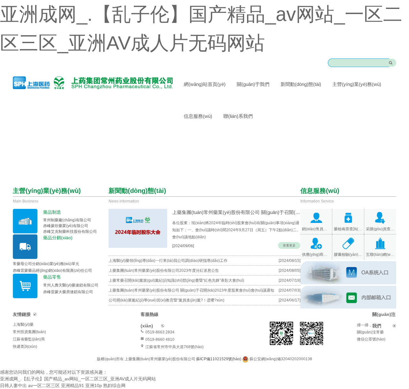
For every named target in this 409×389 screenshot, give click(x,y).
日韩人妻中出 (13, 385)
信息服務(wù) (198, 116)
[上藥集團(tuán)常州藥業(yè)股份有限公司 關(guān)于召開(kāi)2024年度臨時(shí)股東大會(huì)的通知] (138, 228)
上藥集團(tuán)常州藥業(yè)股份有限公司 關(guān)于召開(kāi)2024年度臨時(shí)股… (236, 212)
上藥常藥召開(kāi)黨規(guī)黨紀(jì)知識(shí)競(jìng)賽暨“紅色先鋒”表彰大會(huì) (176, 280)
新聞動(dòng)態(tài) (301, 84)
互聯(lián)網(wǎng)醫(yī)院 (380, 254)
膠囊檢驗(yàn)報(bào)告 (348, 254)
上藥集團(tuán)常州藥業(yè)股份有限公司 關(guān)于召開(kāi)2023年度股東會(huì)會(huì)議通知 (191, 290)
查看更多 (289, 245)
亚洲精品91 (72, 385)
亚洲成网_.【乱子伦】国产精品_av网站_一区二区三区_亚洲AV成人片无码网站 (78, 378)
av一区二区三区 (44, 385)
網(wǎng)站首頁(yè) (205, 84)
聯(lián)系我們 (238, 116)
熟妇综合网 (114, 385)
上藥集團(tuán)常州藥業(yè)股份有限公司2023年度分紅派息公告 (164, 270)
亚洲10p (93, 385)
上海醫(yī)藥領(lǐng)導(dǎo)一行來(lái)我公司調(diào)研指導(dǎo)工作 (168, 260)
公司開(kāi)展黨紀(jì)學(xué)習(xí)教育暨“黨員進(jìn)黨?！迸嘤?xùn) (166, 300)
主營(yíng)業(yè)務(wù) (356, 84)
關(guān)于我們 (253, 84)
